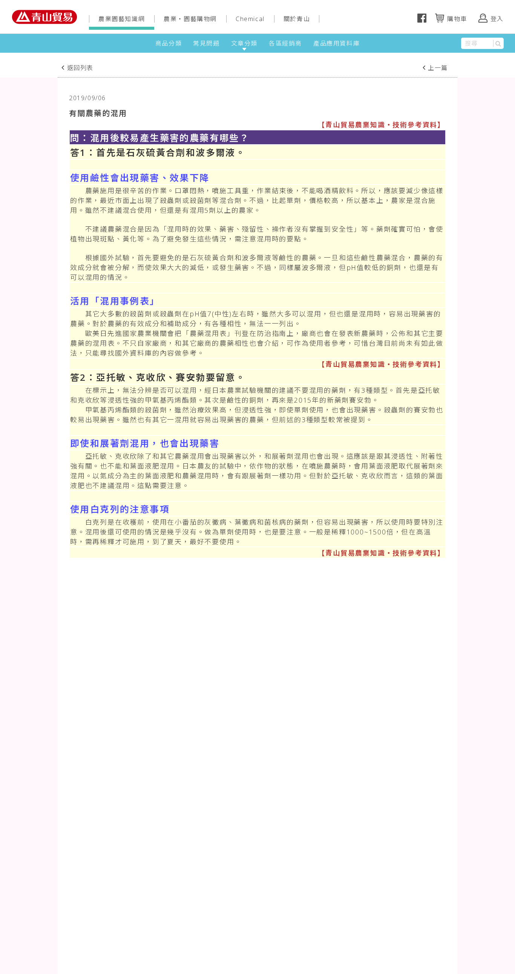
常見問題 (206, 43)
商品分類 (168, 43)
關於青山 (297, 19)
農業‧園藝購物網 (190, 19)
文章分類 (244, 43)
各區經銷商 (285, 43)
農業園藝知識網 (121, 19)
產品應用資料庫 (336, 43)
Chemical (250, 19)
